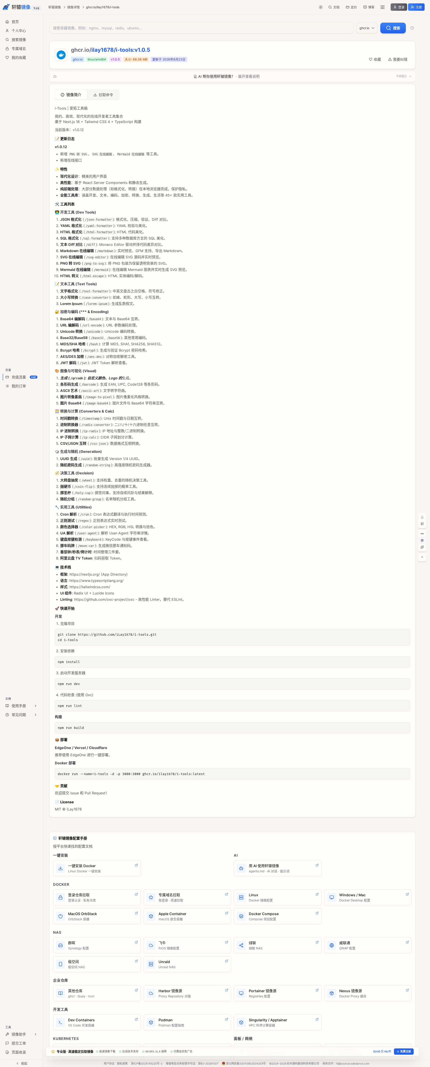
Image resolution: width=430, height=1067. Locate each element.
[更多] (382, 7)
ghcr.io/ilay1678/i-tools (103, 7)
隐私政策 (122, 1063)
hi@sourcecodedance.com (352, 1063)
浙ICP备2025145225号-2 (146, 1063)
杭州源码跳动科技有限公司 (303, 1063)
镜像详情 (73, 7)
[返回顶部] (422, 557)
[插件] (422, 547)
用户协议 (109, 1063)
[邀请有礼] (422, 540)
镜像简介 (73, 95)
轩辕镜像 (54, 7)
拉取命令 (106, 95)
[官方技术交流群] (422, 517)
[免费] (422, 534)
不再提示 (401, 76)
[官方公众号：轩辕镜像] (422, 524)
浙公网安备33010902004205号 (246, 1063)
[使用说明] (412, 28)
